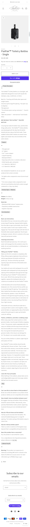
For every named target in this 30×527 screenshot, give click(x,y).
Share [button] (4, 461)
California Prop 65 (6, 443)
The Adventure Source (14, 521)
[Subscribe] (25, 487)
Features (4, 142)
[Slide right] (18, 46)
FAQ (3, 383)
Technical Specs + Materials (8, 189)
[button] (3, 8)
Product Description (7, 86)
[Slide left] (11, 46)
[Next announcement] (27, 2)
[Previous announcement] (3, 2)
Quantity (3, 64)
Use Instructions (5, 212)
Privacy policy (17, 523)
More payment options (15, 82)
